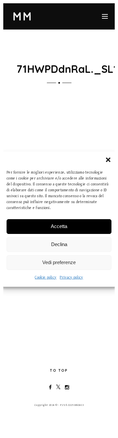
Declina (59, 244)
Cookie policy (45, 277)
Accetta (59, 226)
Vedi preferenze (59, 262)
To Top (59, 370)
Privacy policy (71, 277)
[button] (108, 159)
